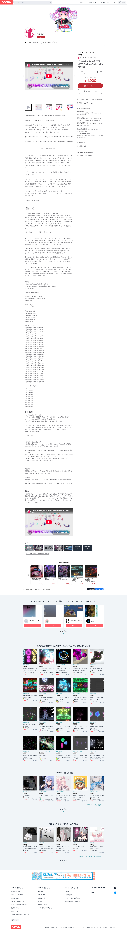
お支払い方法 (82, 146)
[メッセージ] (55, 42)
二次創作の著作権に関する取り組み (20, 914)
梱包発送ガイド (15, 908)
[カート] (94, 57)
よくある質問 (68, 895)
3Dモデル (80, 52)
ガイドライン (71, 927)
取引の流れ (82, 142)
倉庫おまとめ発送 (42, 904)
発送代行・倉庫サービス (17, 901)
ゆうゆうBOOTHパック (94, 124)
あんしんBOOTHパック (82, 124)
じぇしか (52, 621)
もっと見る (63, 631)
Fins (92, 621)
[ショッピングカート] (114, 2)
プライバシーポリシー (81, 927)
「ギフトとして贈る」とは (86, 103)
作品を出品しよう (105, 2)
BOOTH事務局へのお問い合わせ (73, 901)
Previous (23, 76)
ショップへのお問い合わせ (84, 155)
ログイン (82, 2)
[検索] (51, 2)
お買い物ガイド (42, 895)
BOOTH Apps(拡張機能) (17, 895)
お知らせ (67, 891)
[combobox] (32, 2)
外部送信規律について (92, 927)
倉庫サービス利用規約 (61, 927)
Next (74, 76)
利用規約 (53, 927)
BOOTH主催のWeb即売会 (45, 908)
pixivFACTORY (80, 135)
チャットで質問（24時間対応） (73, 898)
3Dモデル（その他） (91, 52)
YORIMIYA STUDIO (64, 562)
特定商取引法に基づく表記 (84, 152)
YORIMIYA (40, 34)
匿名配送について (15, 898)
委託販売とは (14, 911)
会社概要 (47, 927)
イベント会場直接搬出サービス (19, 904)
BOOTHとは (92, 2)
